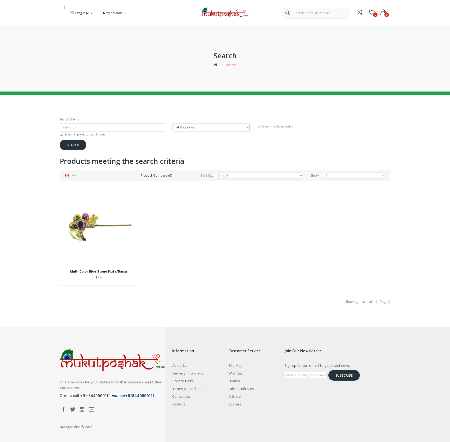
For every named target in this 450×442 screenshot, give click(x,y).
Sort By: (207, 175)
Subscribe (344, 375)
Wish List (236, 373)
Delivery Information (188, 373)
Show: (314, 175)
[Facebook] (63, 409)
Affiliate (235, 396)
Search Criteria (69, 119)
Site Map (236, 365)
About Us (179, 365)
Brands (234, 380)
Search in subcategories (277, 126)
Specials (235, 404)
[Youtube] (91, 409)
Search (231, 65)
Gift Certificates (241, 388)
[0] (372, 12)
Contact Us (181, 396)
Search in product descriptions (84, 134)
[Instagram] (82, 409)
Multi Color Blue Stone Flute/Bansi (98, 271)
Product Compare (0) (156, 175)
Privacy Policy (183, 380)
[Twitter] (72, 409)
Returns (178, 404)
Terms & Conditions (188, 388)
